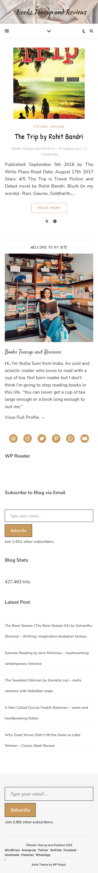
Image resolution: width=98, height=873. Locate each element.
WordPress (12, 850)
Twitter (43, 850)
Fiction (41, 127)
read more (49, 208)
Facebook (70, 850)
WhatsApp (43, 855)
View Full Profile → (25, 417)
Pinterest (27, 855)
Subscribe (18, 530)
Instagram (29, 850)
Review (58, 127)
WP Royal (59, 864)
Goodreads (12, 855)
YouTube (56, 850)
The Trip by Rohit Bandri (49, 136)
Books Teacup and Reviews (33, 148)
